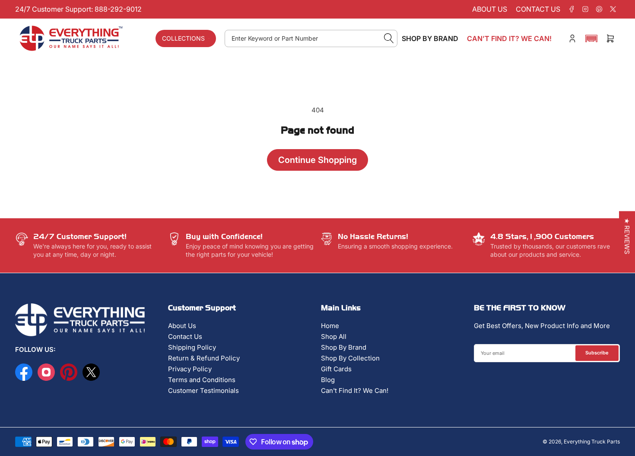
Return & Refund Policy (204, 358)
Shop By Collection (350, 358)
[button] (591, 38)
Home (330, 326)
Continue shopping (317, 160)
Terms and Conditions (201, 380)
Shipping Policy (192, 347)
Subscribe (597, 353)
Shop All (333, 336)
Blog (328, 380)
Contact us (538, 9)
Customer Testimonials (203, 390)
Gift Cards (336, 369)
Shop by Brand (430, 38)
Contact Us (185, 336)
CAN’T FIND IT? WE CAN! (509, 38)
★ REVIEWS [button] (627, 236)
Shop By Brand (343, 347)
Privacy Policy (190, 369)
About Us (182, 326)
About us (489, 9)
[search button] (389, 38)
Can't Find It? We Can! (354, 390)
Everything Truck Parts (592, 441)
